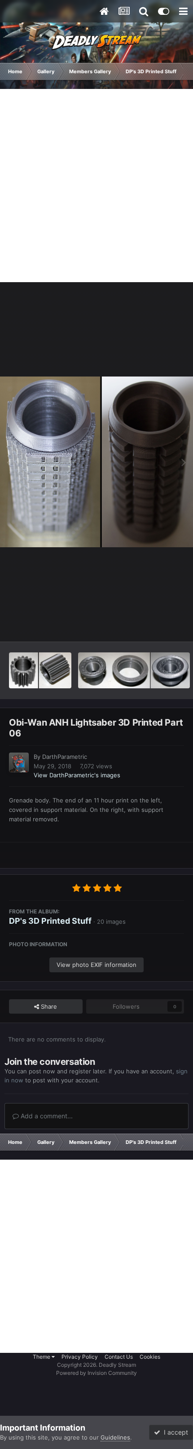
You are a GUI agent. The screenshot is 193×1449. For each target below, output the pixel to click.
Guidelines (115, 1437)
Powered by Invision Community (96, 1372)
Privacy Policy (79, 1356)
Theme (42, 1356)
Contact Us (119, 1356)
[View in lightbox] (96, 462)
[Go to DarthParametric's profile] (19, 762)
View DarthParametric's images (77, 775)
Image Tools (156, 625)
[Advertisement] (96, 185)
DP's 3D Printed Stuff (50, 921)
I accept (174, 1432)
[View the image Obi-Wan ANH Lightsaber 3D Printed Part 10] (40, 670)
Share (48, 1006)
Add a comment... (46, 1116)
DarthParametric (64, 756)
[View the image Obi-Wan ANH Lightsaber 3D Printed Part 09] (134, 670)
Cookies (150, 1356)
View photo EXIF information (96, 964)
